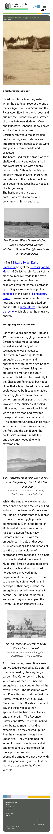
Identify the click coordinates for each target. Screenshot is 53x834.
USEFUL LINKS (40, 820)
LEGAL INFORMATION (38, 824)
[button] (36, 6)
